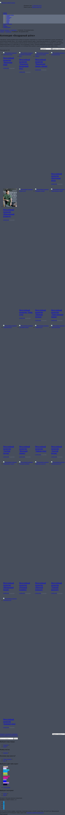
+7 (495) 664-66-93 (36, 5)
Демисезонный (7, 759)
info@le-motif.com (36, 7)
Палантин (5, 745)
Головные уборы (10, 15)
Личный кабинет (7, 27)
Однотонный (6, 787)
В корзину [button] (12, 68)
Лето (4, 761)
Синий (4, 781)
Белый (4, 768)
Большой (5, 753)
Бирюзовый (6, 770)
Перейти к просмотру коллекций (8, 734)
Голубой (5, 772)
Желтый (5, 773)
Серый (5, 779)
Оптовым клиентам (7, 24)
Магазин (5, 14)
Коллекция (13, 30)
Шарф (4, 746)
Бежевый (5, 767)
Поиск (16, 738)
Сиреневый (6, 783)
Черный (5, 784)
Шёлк (4, 795)
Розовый (5, 778)
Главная (2, 31)
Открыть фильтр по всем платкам (9, 735)
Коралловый (6, 776)
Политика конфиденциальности (35, 812)
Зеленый (5, 775)
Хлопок (5, 793)
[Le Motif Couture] (7, 2)
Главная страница (4, 30)
